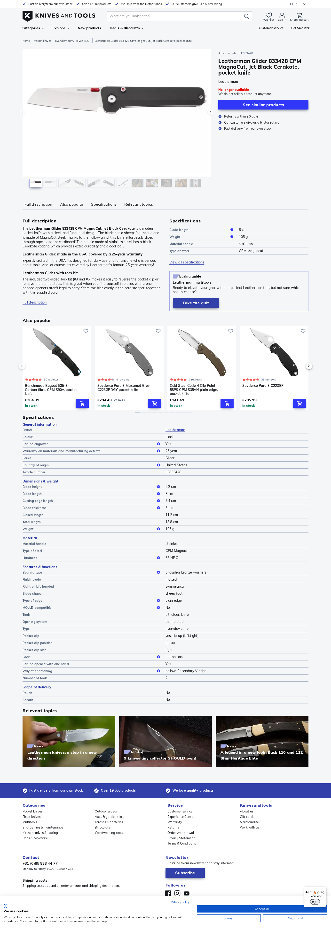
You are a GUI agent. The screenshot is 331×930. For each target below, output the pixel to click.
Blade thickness (35, 508)
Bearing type (32, 572)
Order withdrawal (180, 833)
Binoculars (102, 827)
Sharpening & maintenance (43, 827)
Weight (175, 237)
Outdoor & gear (106, 811)
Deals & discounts (125, 28)
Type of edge (32, 600)
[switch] (315, 902)
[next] (300, 366)
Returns (173, 827)
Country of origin (36, 465)
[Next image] (210, 112)
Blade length (179, 230)
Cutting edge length (38, 501)
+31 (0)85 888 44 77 (40, 863)
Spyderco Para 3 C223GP (263, 386)
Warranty (174, 822)
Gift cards (247, 817)
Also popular (71, 204)
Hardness (30, 558)
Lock (26, 657)
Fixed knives (31, 817)
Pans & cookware (35, 838)
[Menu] (323, 889)
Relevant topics (138, 204)
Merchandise (249, 822)
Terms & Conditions (181, 843)
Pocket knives (42, 40)
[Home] (59, 14)
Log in (282, 19)
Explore (59, 28)
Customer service (180, 811)
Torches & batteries (109, 822)
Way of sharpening (37, 671)
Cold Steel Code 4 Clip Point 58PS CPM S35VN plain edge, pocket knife (194, 389)
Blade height (32, 487)
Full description (38, 204)
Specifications (104, 204)
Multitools (30, 822)
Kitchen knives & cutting (40, 833)
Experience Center (181, 817)
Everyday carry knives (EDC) (73, 40)
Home (26, 40)
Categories (31, 28)
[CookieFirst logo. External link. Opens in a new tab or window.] (5, 906)
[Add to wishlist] (85, 331)
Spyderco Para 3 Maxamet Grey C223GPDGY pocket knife (123, 388)
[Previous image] (22, 112)
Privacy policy (180, 902)
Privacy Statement (181, 838)
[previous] (30, 366)
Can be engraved (36, 444)
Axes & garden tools (109, 817)
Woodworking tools (109, 833)
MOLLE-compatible (37, 607)
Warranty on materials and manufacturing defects (62, 451)
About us (246, 811)
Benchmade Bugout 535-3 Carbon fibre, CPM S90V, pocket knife (51, 389)
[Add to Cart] (82, 403)
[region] (117, 119)
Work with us (249, 827)
